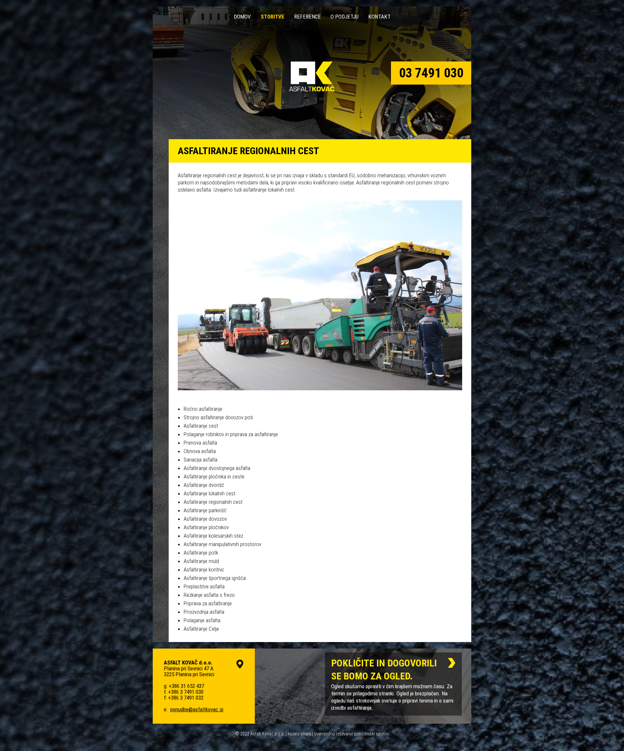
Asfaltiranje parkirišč (205, 510)
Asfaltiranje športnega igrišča (215, 578)
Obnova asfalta (200, 451)
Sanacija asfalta (200, 459)
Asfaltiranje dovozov (205, 519)
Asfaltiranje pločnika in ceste (214, 476)
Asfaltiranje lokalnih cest (209, 493)
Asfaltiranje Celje (201, 628)
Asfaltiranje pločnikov (206, 527)
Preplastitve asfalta (204, 586)
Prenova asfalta (200, 442)
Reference (307, 16)
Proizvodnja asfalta (204, 612)
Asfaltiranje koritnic (204, 569)
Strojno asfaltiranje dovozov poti (218, 417)
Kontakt (379, 16)
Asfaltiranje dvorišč (204, 485)
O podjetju (344, 16)
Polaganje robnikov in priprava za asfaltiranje (231, 434)
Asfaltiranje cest (201, 425)
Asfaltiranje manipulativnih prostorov (222, 544)
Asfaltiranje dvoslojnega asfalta (217, 468)
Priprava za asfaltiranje (208, 603)
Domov (242, 16)
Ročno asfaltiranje (203, 409)
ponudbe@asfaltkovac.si (196, 709)
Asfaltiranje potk (201, 552)
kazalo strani (299, 733)
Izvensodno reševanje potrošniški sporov (351, 733)
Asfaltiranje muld (201, 561)
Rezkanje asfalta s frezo (209, 595)
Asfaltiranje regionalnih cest (213, 502)
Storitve (272, 16)
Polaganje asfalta (202, 620)
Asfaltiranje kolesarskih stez (213, 535)
